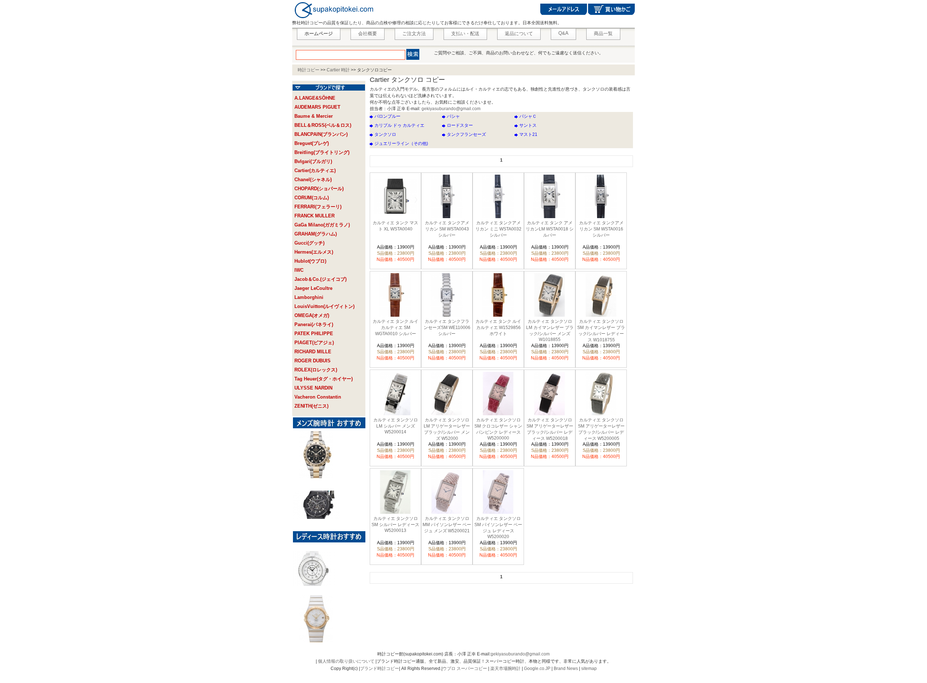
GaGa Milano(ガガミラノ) (322, 225)
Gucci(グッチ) (309, 243)
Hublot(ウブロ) (310, 261)
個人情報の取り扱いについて (346, 661)
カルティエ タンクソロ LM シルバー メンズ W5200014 (395, 425)
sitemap (589, 668)
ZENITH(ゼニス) (311, 406)
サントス (528, 125)
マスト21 (528, 134)
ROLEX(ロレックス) (315, 369)
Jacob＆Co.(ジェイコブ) (320, 279)
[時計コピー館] (333, 18)
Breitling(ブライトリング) (321, 152)
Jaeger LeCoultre (313, 288)
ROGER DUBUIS (312, 360)
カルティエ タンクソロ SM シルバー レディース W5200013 (395, 524)
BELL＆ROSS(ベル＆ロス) (322, 125)
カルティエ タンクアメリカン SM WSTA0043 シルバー (447, 229)
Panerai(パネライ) (313, 324)
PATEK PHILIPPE (313, 333)
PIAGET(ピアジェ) (314, 342)
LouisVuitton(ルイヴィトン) (324, 306)
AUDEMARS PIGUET (317, 107)
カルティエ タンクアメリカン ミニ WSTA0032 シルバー (498, 229)
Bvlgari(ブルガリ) (313, 161)
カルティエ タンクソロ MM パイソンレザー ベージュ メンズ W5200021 (447, 524)
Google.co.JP (537, 668)
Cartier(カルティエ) (315, 170)
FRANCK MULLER (314, 215)
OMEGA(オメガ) (311, 315)
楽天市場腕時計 (505, 668)
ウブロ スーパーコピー (464, 668)
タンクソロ (385, 134)
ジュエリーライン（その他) (401, 143)
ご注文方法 (414, 33)
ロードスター (460, 125)
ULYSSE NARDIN (313, 388)
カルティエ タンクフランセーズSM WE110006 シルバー (447, 327)
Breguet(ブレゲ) (311, 143)
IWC (298, 270)
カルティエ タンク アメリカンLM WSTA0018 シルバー (550, 229)
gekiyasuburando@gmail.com (451, 108)
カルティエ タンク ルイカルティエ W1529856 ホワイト (498, 327)
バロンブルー (387, 116)
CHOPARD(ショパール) (319, 188)
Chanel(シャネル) (313, 179)
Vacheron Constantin (317, 397)
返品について (519, 33)
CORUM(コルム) (311, 197)
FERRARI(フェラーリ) (317, 206)
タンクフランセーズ (466, 134)
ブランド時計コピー (379, 668)
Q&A (563, 33)
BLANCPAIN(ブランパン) (321, 134)
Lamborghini (308, 297)
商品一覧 (603, 33)
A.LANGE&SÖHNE (314, 98)
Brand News (566, 668)
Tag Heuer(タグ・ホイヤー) (323, 379)
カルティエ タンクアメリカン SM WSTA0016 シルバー (601, 229)
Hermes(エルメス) (313, 252)
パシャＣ (528, 116)
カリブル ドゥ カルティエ (399, 125)
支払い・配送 (465, 33)
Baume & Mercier (313, 116)
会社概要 (367, 33)
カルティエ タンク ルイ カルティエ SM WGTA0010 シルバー (395, 327)
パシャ (453, 116)
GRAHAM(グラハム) (315, 234)
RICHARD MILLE (312, 351)
